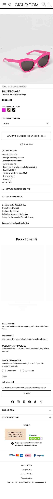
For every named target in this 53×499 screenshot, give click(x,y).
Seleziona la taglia (11, 118)
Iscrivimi (26, 393)
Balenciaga (14, 211)
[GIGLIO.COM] (26, 5)
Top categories (26, 478)
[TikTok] (35, 402)
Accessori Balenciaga (19, 214)
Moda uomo (29, 371)
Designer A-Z (26, 470)
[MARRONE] (9, 110)
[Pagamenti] (26, 455)
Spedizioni (19, 223)
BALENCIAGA (11, 91)
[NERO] (14, 110)
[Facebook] (12, 402)
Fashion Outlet (26, 474)
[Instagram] (18, 402)
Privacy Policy (40, 387)
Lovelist (28, 144)
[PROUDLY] (15, 434)
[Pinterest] (29, 402)
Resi (27, 223)
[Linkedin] (24, 402)
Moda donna (11, 371)
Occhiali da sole (27, 217)
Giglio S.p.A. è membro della (28, 444)
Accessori (15, 217)
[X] (41, 402)
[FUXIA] (4, 110)
